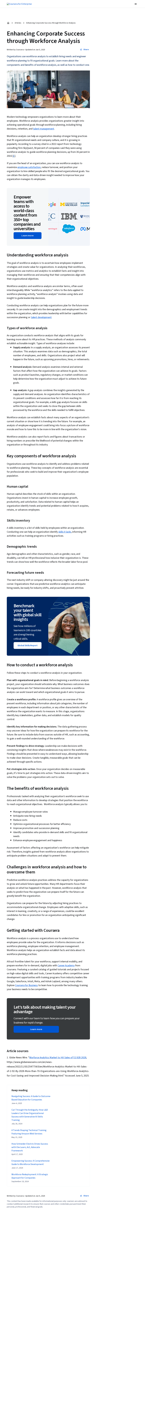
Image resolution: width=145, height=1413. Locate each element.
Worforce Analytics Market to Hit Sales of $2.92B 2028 (57, 1057)
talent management (43, 129)
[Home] (8, 22)
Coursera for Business (26, 985)
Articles (18, 23)
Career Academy (66, 965)
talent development (41, 317)
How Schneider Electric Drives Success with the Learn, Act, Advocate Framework (29, 1147)
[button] (135, 4)
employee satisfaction (29, 167)
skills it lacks (64, 532)
